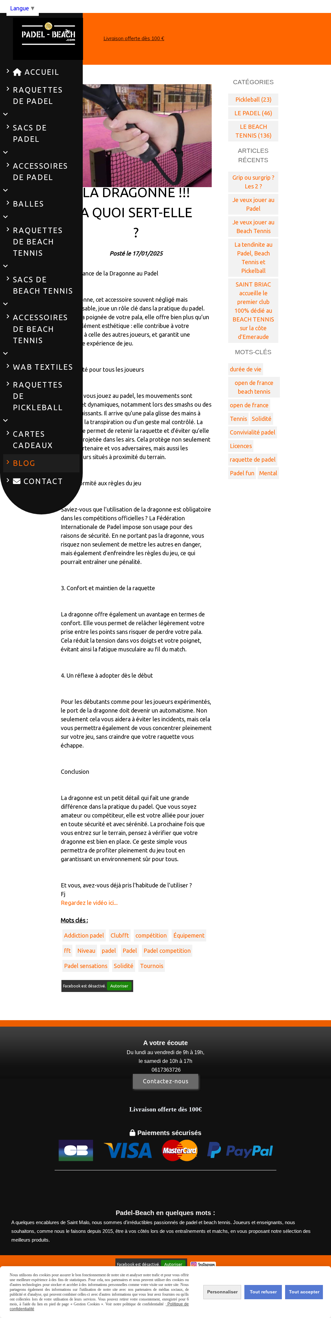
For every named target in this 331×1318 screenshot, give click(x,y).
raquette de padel (253, 459)
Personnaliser (222, 1291)
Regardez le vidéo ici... (89, 902)
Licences (241, 446)
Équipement (189, 935)
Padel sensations (85, 966)
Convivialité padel (252, 432)
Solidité (123, 966)
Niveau (86, 950)
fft (67, 950)
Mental (268, 473)
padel (109, 950)
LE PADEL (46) (253, 113)
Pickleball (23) (253, 99)
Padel (130, 950)
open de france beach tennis (254, 387)
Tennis (238, 418)
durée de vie (246, 369)
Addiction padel (84, 935)
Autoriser (119, 986)
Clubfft (120, 935)
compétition (151, 935)
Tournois (151, 966)
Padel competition (167, 950)
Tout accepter (304, 1291)
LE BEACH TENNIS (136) (253, 131)
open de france (249, 405)
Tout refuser (263, 1291)
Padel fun (242, 473)
